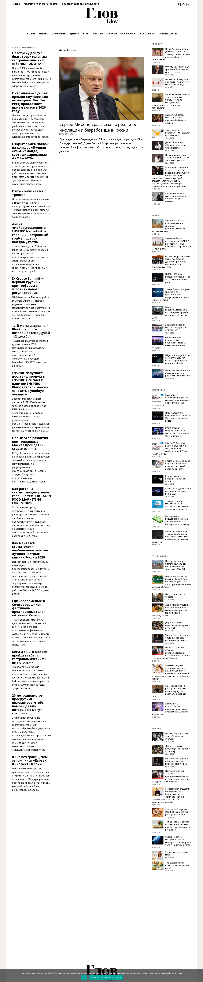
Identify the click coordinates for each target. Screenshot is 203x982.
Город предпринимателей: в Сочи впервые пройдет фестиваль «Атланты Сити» (170, 312)
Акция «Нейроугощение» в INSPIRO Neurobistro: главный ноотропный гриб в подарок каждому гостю (30, 233)
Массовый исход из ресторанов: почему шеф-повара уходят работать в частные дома (169, 691)
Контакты (55, 4)
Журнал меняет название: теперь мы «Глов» (175, 479)
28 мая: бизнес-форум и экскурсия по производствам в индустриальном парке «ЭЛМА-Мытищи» (170, 294)
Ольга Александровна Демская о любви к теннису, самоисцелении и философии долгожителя (171, 54)
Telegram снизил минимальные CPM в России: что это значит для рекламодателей (177, 505)
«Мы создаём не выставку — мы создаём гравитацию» (178, 133)
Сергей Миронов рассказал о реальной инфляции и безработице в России (98, 127)
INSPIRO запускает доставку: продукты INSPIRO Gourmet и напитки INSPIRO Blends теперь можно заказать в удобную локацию (30, 383)
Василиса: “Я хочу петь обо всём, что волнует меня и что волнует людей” (177, 83)
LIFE (85, 33)
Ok (84, 977)
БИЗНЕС (43, 33)
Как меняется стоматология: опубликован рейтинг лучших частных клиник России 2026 (30, 550)
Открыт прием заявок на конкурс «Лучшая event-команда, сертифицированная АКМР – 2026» (30, 151)
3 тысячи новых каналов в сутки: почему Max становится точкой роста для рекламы (177, 465)
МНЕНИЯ (111, 33)
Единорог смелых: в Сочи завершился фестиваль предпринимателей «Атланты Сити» (29, 608)
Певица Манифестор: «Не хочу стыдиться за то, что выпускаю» (177, 158)
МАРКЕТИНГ (58, 33)
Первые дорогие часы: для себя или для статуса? (176, 736)
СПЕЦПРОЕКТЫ (168, 33)
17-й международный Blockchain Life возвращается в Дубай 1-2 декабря (31, 331)
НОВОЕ (31, 33)
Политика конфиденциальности (80, 4)
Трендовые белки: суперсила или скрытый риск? (177, 865)
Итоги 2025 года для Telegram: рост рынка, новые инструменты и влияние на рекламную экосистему (170, 536)
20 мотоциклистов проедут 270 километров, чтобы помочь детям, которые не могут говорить (28, 704)
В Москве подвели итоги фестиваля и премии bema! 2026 (178, 491)
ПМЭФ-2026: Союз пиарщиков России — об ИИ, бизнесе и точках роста (178, 278)
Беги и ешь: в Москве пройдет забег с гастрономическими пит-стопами (29, 657)
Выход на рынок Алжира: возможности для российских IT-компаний (178, 373)
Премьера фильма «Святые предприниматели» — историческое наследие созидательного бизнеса (171, 653)
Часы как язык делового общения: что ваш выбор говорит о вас (177, 638)
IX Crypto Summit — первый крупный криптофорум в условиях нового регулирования (28, 285)
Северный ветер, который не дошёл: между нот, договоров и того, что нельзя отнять (178, 841)
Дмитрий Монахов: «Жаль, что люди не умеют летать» (175, 145)
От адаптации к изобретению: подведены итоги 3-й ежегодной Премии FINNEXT (169, 342)
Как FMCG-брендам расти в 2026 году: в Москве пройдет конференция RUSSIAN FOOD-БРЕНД (170, 448)
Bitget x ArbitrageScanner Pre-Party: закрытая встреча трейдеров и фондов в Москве (177, 359)
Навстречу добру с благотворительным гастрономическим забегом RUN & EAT (29, 58)
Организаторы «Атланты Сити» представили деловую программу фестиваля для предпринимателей (171, 261)
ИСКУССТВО (127, 33)
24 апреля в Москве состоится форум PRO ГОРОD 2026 (176, 328)
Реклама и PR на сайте (36, 4)
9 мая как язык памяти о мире (177, 853)
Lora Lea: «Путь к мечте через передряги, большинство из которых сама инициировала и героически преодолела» (171, 101)
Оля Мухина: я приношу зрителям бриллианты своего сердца (177, 69)
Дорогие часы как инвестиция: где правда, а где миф (177, 625)
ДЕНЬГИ (75, 33)
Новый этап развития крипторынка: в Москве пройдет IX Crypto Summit (30, 443)
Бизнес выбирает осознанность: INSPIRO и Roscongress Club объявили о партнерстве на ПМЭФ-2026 (171, 244)
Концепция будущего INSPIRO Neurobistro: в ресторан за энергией (176, 812)
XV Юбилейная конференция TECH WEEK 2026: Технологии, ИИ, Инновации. (177, 432)
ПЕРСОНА (97, 33)
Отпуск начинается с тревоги (29, 192)
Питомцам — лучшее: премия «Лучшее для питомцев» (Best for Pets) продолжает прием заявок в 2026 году (30, 102)
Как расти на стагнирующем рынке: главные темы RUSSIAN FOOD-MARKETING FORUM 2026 (31, 496)
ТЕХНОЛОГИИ (146, 33)
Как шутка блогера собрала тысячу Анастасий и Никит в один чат (175, 119)
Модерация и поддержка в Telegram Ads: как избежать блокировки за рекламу (177, 520)
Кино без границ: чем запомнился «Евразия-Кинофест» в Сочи (31, 760)
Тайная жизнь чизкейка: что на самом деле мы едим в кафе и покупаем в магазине (177, 825)
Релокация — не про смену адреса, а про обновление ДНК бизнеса (175, 197)
